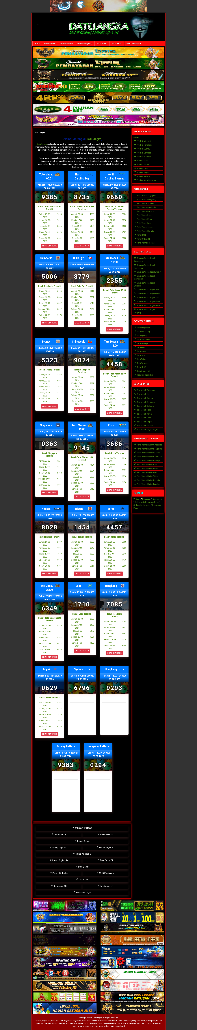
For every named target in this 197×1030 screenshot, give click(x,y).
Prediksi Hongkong (144, 145)
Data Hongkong (143, 332)
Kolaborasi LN (106, 886)
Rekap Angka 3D (106, 847)
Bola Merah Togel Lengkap (147, 429)
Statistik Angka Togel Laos (147, 298)
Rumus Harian (106, 834)
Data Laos (140, 355)
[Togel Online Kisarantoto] (98, 98)
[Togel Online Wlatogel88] (64, 974)
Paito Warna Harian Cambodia (149, 457)
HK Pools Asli (120, 1026)
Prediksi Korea (142, 165)
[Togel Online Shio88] (132, 997)
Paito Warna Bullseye (145, 211)
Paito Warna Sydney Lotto (126, 1023)
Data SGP (122, 1021)
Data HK (114, 1021)
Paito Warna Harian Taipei (147, 476)
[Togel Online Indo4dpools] (64, 1008)
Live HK (136, 137)
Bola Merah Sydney (144, 398)
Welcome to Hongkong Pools (147, 502)
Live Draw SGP (66, 43)
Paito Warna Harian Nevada (148, 480)
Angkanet (73, 1023)
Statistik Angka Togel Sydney (148, 272)
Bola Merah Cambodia (145, 402)
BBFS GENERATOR (83, 828)
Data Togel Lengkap (144, 375)
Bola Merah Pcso (143, 410)
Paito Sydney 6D (134, 43)
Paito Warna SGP (104, 1021)
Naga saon (157, 499)
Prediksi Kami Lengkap (146, 180)
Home (37, 43)
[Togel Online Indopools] (132, 986)
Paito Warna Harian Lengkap (148, 484)
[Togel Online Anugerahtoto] (132, 951)
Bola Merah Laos (143, 418)
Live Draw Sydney (84, 43)
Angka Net (46, 1021)
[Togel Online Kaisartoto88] (64, 997)
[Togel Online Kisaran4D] (98, 87)
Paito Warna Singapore (146, 195)
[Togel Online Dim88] (98, 64)
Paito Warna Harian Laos (146, 472)
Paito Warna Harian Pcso (146, 464)
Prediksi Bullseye (143, 157)
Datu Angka (40, 133)
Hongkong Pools (95, 1023)
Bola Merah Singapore (145, 390)
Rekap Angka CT (60, 847)
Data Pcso (140, 347)
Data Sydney (141, 336)
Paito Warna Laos (143, 223)
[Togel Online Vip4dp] (132, 929)
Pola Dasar (83, 867)
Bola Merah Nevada (144, 426)
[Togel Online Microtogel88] (64, 906)
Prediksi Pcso (142, 161)
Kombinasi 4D (60, 886)
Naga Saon (77, 1021)
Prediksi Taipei (142, 172)
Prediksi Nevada (143, 176)
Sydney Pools (83, 1023)
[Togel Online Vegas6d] (64, 940)
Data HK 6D (141, 367)
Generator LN (59, 834)
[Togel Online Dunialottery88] (132, 940)
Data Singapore (143, 328)
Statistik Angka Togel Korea (148, 294)
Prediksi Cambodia (144, 153)
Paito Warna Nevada (145, 231)
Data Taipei (141, 359)
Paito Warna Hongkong (146, 199)
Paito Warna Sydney (145, 203)
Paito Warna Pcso (144, 215)
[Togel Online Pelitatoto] (98, 109)
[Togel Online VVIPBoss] (98, 52)
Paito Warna (102, 43)
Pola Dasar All (106, 860)
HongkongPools (109, 1023)
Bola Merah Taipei (144, 422)
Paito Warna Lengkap (145, 243)
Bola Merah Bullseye (145, 406)
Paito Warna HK (57, 1021)
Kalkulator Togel (83, 892)
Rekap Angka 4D (60, 860)
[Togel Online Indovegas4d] (132, 1008)
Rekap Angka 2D (83, 854)
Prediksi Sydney (143, 149)
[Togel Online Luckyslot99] (132, 917)
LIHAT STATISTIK (49, 246)
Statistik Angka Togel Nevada (148, 305)
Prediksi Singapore (144, 141)
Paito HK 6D (117, 43)
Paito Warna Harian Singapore (149, 445)
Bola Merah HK (142, 394)
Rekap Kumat (83, 841)
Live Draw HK (50, 43)
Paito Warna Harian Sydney (148, 453)
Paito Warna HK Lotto (145, 1023)
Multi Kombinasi (106, 873)
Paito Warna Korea (144, 219)
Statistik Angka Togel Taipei (148, 302)
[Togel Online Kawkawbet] (64, 929)
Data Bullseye (142, 343)
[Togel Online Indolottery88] (132, 963)
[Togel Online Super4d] (98, 75)
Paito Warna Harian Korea (147, 468)
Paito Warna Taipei (144, 227)
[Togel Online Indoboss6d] (132, 906)
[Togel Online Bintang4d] (64, 963)
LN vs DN (83, 879)
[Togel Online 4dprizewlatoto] (64, 986)
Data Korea (141, 351)
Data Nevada (142, 363)
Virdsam (137, 499)
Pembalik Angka (60, 873)
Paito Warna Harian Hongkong (149, 449)
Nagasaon (146, 499)
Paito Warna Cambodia (146, 207)
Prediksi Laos (142, 168)
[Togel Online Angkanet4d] (132, 974)
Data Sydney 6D (143, 371)
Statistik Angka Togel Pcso (147, 290)
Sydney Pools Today (141, 505)
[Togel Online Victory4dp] (64, 917)
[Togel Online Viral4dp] (98, 121)
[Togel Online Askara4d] (64, 951)
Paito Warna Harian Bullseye (148, 461)
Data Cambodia (143, 339)
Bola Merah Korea (144, 414)
